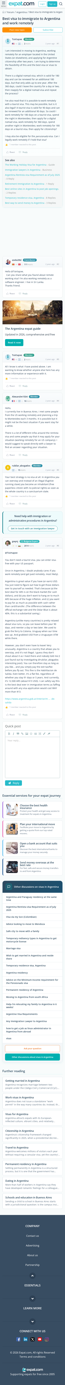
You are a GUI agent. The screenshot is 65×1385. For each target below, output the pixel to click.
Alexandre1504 (19, 397)
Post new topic (17, 29)
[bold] (8, 734)
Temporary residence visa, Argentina (24, 197)
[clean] (48, 734)
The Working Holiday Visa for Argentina (25, 164)
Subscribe (48, 29)
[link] (22, 734)
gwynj (15, 541)
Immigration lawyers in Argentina (22, 169)
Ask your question (32, 1048)
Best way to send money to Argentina (24, 202)
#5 (58, 470)
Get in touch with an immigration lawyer (33, 528)
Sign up (52, 4)
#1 (58, 43)
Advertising (32, 1245)
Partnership (32, 1265)
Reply (25, 152)
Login (42, 4)
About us (32, 1255)
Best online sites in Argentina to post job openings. (32, 188)
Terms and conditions (33, 1356)
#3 (58, 359)
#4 (58, 401)
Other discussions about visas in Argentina (32, 1057)
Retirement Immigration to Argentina (24, 183)
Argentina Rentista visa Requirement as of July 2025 (32, 174)
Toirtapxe (17, 39)
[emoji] (31, 734)
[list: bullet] (35, 734)
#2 (58, 264)
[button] (44, 734)
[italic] (13, 734)
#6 (58, 545)
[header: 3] (39, 734)
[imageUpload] (26, 734)
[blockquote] (17, 734)
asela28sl (16, 260)
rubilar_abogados (21, 466)
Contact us (32, 1236)
